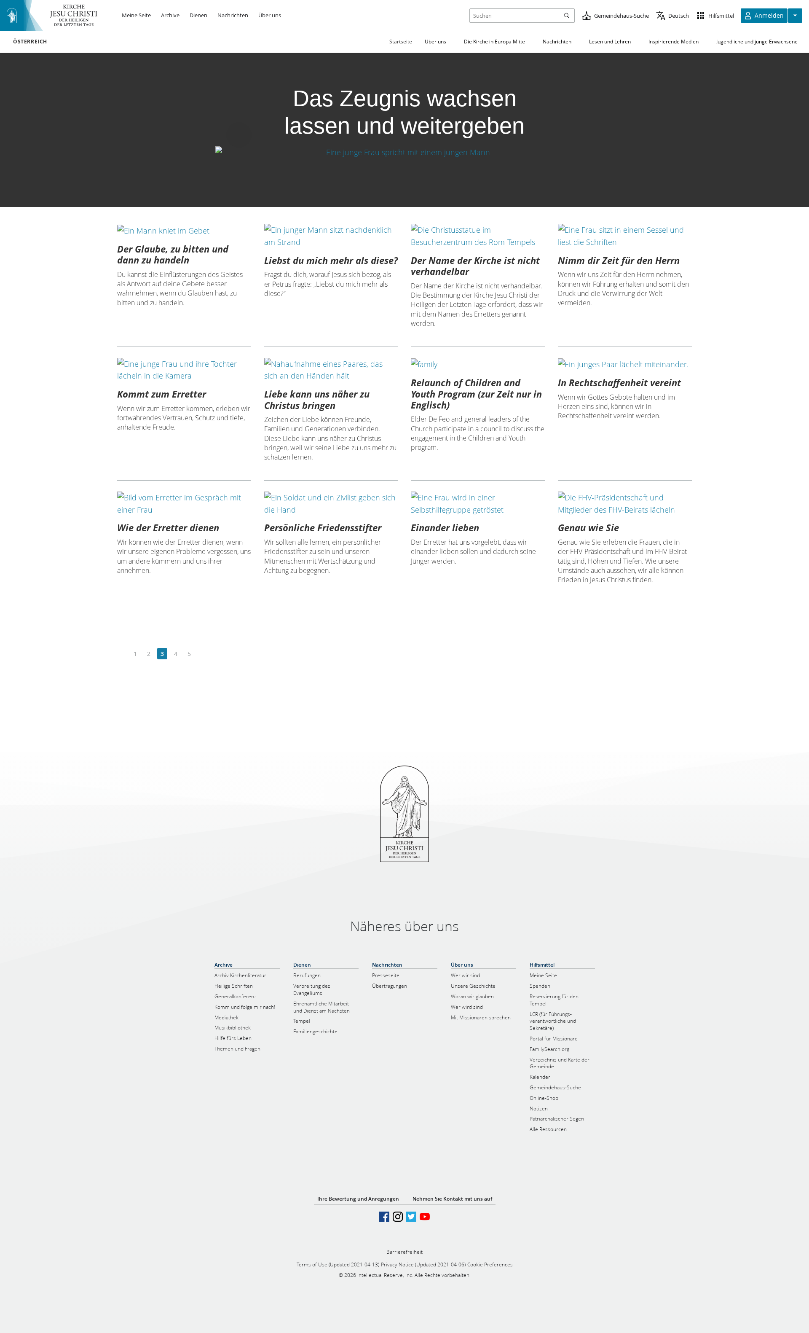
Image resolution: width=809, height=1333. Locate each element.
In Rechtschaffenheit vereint (619, 382)
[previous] (122, 654)
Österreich (30, 42)
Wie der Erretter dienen (168, 527)
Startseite (400, 41)
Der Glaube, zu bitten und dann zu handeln (172, 254)
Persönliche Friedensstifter (322, 527)
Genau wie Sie (588, 527)
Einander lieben (445, 527)
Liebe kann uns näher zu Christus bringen (317, 399)
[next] (202, 654)
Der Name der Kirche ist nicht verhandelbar (475, 265)
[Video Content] (404, 152)
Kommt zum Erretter (161, 393)
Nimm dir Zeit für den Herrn (619, 260)
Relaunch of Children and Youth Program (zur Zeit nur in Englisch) (476, 393)
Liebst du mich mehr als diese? (331, 260)
